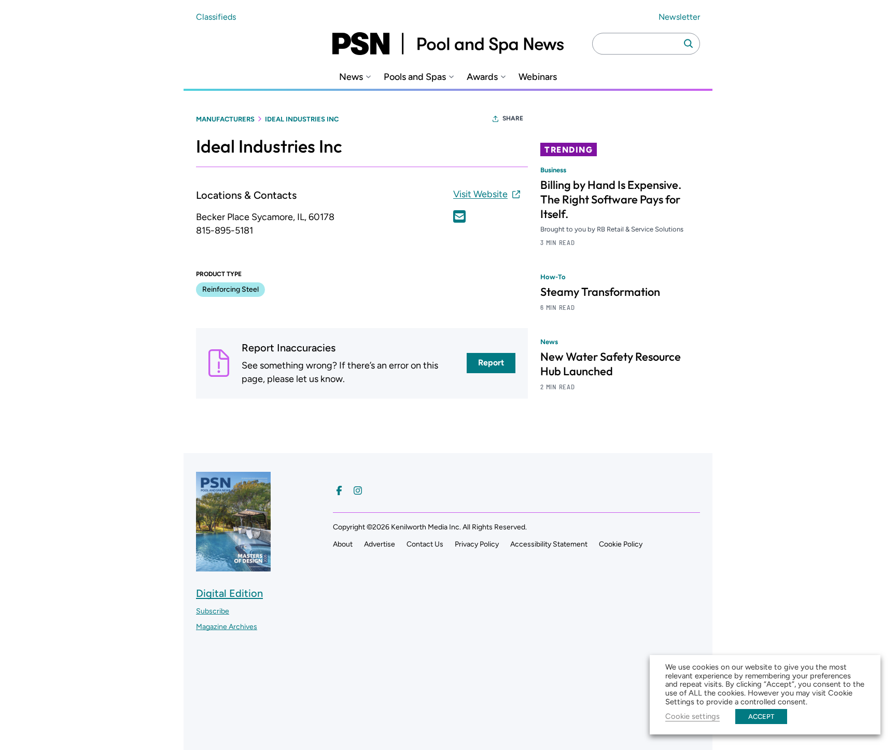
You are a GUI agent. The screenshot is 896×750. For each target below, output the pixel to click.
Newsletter (679, 17)
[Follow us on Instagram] (358, 490)
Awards (482, 77)
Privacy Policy (477, 544)
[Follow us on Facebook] (339, 490)
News (351, 77)
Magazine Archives (226, 626)
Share (512, 118)
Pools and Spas (415, 77)
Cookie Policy (620, 544)
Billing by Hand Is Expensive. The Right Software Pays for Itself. (610, 199)
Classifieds (216, 17)
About (343, 544)
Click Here (459, 216)
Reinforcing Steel (230, 289)
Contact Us (425, 544)
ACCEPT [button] (761, 716)
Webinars (538, 77)
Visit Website (480, 194)
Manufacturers (225, 119)
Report (491, 362)
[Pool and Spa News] (448, 43)
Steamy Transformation (600, 291)
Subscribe (212, 611)
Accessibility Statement (548, 544)
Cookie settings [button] (692, 716)
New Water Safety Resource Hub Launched (610, 363)
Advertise (379, 544)
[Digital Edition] (233, 566)
